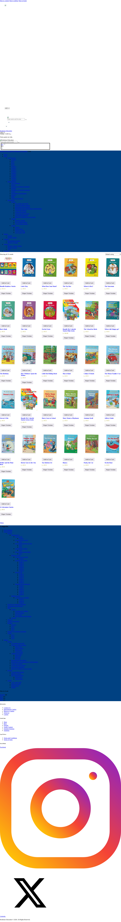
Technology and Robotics (15, 606)
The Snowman (109, 286)
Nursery (21, 538)
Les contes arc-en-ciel (17, 643)
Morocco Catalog (9, 711)
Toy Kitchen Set (47, 463)
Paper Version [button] (6, 293)
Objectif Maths (19, 613)
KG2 (20, 547)
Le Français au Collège (22, 598)
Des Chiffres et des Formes (23, 616)
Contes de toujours (16, 663)
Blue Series (18, 647)
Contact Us (7, 708)
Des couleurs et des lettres (23, 552)
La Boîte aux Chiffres (21, 611)
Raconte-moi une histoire (18, 660)
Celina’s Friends (89, 373)
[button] (6, 124)
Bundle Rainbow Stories (8, 286)
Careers (6, 714)
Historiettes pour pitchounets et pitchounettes (24, 662)
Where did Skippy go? (112, 329)
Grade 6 (21, 570)
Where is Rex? (88, 286)
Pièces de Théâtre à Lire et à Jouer (21, 669)
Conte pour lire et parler (18, 665)
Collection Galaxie (16, 653)
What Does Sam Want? (49, 286)
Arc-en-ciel (18, 614)
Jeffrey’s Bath (109, 418)
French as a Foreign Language (17, 604)
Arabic (10, 633)
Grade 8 (21, 601)
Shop (5, 722)
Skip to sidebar (13, 1)
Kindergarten (15, 535)
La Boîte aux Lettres (21, 548)
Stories (6, 640)
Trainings (6, 730)
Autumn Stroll (88, 418)
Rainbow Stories (16, 674)
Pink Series (18, 650)
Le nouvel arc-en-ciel (21, 540)
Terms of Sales (8, 740)
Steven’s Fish (4, 418)
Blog (5, 724)
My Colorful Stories (17, 675)
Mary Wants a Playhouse (71, 418)
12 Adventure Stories (6, 507)
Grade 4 (21, 567)
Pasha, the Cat (88, 463)
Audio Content (8, 727)
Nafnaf (13, 687)
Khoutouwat (15, 686)
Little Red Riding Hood (49, 373)
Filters (2, 523)
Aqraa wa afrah (16, 684)
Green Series (19, 652)
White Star (18, 655)
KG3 (20, 542)
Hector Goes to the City (28, 463)
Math (9, 608)
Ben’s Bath (3, 329)
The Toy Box (67, 286)
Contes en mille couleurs (18, 645)
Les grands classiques (17, 667)
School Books (8, 532)
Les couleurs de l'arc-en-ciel (23, 543)
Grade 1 (21, 559)
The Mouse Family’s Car (113, 373)
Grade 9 (21, 603)
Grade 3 (21, 565)
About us (6, 713)
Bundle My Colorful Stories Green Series (27, 419)
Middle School (15, 596)
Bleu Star (18, 657)
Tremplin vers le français (22, 584)
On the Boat (108, 463)
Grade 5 (21, 569)
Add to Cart (5, 283)
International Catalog (10, 709)
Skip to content (4, 1)
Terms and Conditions (10, 738)
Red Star (17, 658)
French (10, 533)
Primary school (15, 555)
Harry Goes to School (49, 418)
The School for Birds (90, 329)
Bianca (65, 463)
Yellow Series (19, 648)
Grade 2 (21, 564)
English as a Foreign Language (17, 631)
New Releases (8, 530)
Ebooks (6, 725)
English (13, 618)
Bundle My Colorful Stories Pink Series (69, 330)
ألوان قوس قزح (16, 682)
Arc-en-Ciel (18, 537)
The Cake (24, 329)
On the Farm (46, 329)
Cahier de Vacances (13, 621)
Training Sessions (9, 729)
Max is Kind (67, 373)
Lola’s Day (24, 286)
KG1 (20, 545)
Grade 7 (21, 599)
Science (10, 619)
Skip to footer (23, 1)
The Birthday (4, 373)
